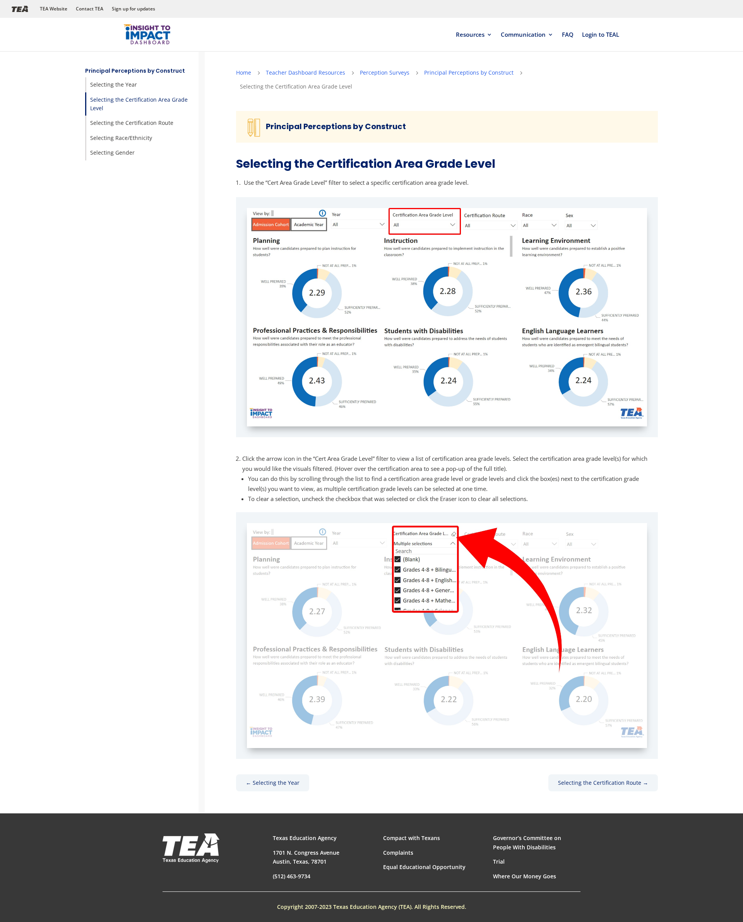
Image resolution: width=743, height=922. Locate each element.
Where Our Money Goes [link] (524, 876)
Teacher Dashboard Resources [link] (305, 72)
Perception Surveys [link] (384, 72)
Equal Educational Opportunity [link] (424, 867)
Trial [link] (499, 861)
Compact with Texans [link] (411, 838)
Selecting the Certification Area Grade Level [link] (139, 104)
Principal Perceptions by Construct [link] (135, 71)
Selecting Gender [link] (112, 152)
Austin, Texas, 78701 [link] (300, 861)
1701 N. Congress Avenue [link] (306, 852)
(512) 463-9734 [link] (291, 876)
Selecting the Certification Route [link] (131, 122)
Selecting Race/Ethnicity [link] (121, 137)
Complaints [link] (398, 852)
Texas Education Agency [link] (305, 838)
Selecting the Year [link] (113, 84)
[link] (147, 34)
